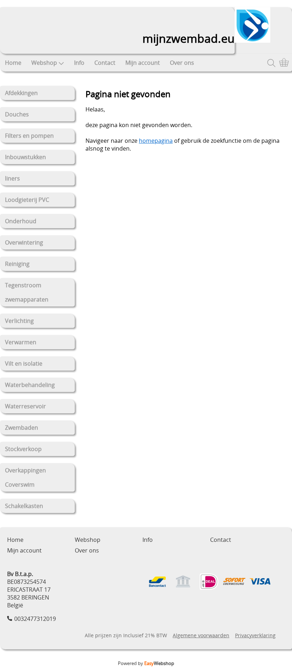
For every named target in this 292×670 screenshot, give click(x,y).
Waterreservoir (25, 406)
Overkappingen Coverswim (25, 477)
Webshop (44, 63)
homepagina (156, 141)
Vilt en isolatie (23, 363)
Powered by (146, 663)
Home (13, 63)
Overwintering (24, 242)
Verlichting (19, 321)
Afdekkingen (21, 93)
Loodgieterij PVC (27, 200)
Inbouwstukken (25, 157)
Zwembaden (21, 427)
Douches (17, 114)
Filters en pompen (29, 136)
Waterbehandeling (30, 385)
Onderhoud (20, 221)
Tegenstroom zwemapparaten (26, 292)
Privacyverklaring (255, 635)
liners (12, 178)
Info (79, 63)
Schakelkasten (24, 506)
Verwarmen (20, 342)
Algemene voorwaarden (201, 635)
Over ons (182, 63)
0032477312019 (35, 619)
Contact (104, 63)
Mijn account (142, 63)
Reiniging (17, 264)
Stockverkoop (23, 449)
